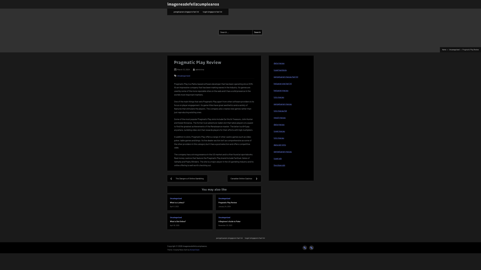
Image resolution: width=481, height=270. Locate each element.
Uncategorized (183, 75)
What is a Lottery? (177, 203)
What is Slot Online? (178, 221)
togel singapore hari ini (212, 11)
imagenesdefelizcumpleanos (193, 4)
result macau (280, 117)
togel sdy (278, 158)
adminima (200, 69)
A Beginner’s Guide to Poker (229, 221)
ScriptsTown (194, 250)
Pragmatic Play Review (227, 203)
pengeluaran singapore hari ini (186, 11)
